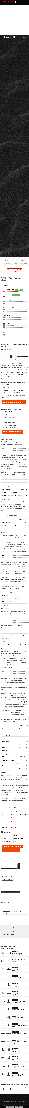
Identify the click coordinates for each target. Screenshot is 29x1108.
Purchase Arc (19, 1106)
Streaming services (7, 307)
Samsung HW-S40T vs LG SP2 (20, 977)
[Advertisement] (14, 20)
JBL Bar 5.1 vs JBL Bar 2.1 (20, 1087)
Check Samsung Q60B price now (13, 402)
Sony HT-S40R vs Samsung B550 (19, 1067)
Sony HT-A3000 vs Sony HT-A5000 (19, 1042)
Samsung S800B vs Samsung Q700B (19, 1026)
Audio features (6, 300)
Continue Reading (7, 879)
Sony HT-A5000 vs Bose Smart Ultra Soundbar (19, 985)
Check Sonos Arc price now (12, 431)
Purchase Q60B (10, 1106)
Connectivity (6, 315)
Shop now (19, 289)
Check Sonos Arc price (11, 850)
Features (5, 323)
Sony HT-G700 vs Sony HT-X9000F (19, 960)
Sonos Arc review (6, 902)
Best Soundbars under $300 (9, 931)
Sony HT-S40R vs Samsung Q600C (19, 1010)
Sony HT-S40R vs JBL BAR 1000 (20, 1017)
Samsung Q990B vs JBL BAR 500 (19, 1058)
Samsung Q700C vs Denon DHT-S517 (19, 993)
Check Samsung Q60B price (12, 846)
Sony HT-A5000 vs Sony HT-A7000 (19, 1034)
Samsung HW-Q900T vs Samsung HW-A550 (18, 954)
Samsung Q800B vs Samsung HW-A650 (19, 969)
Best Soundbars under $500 (9, 927)
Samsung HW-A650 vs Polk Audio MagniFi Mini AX (19, 1075)
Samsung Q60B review (7, 876)
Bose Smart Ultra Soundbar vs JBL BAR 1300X (19, 1050)
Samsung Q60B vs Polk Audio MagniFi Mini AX (19, 1002)
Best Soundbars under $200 (9, 934)
